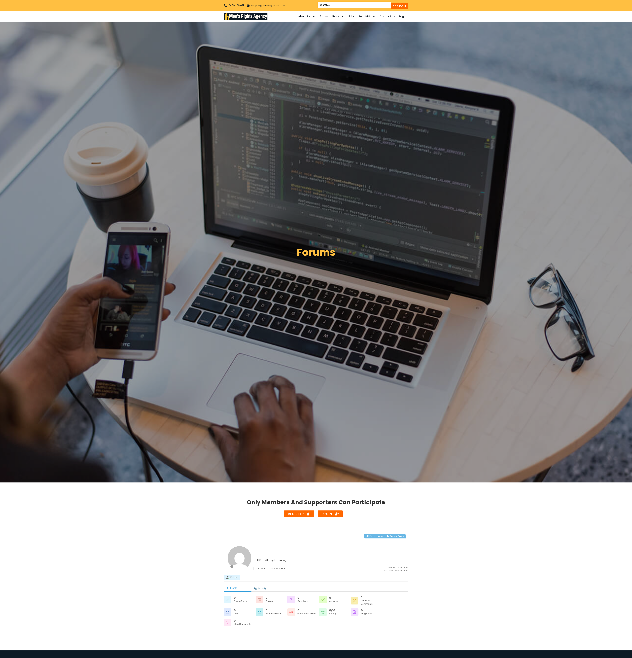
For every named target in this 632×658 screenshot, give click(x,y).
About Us (304, 16)
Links (351, 16)
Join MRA (364, 16)
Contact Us (387, 16)
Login (402, 16)
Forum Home (376, 536)
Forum (323, 16)
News (335, 16)
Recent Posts (396, 536)
